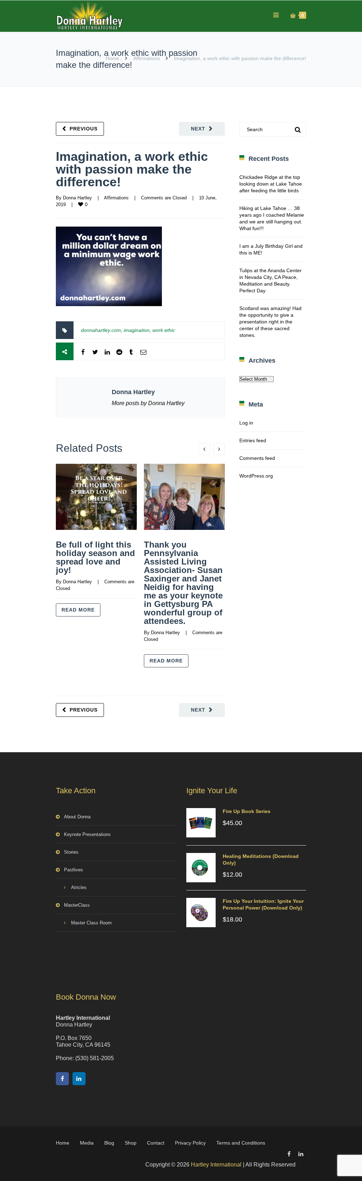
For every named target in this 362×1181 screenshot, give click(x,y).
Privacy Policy (190, 1143)
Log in (246, 423)
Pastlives (73, 869)
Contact (155, 1143)
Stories (71, 852)
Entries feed (252, 440)
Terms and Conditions (240, 1143)
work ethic (163, 330)
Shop (130, 1143)
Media (87, 1143)
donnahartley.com (101, 330)
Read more (78, 610)
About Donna (77, 816)
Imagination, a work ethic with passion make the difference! (132, 169)
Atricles (79, 887)
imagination (137, 330)
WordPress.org (256, 476)
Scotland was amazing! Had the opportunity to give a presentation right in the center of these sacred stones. (270, 321)
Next (198, 128)
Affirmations (146, 58)
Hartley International (216, 1165)
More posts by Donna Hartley (148, 403)
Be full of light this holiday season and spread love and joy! (95, 557)
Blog (109, 1143)
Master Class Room (91, 922)
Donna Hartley (77, 197)
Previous (84, 128)
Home (112, 58)
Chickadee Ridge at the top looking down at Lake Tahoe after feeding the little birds (270, 183)
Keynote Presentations (87, 834)
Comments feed (257, 458)
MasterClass (77, 905)
